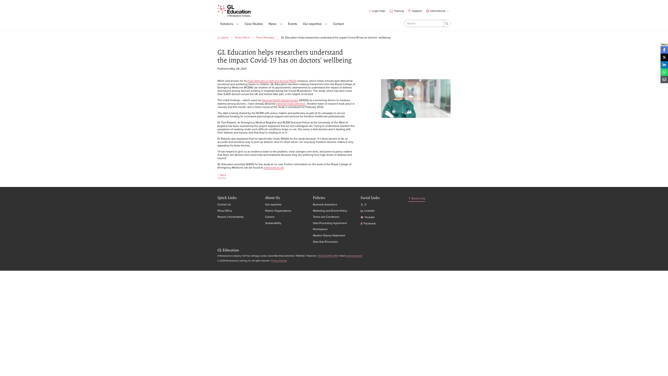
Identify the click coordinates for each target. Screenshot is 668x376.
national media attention (291, 103)
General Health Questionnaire (280, 100)
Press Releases (265, 37)
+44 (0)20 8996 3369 (327, 255)
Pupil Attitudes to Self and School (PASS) (272, 81)
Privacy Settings (279, 260)
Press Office (242, 37)
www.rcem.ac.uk (274, 167)
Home (225, 37)
